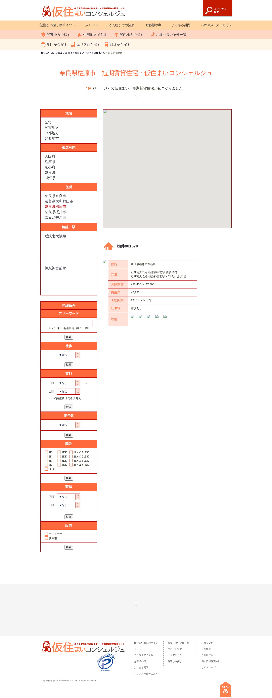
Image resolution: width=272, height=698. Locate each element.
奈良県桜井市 (55, 212)
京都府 (50, 167)
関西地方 (52, 138)
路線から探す (120, 45)
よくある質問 (141, 667)
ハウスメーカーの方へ (146, 673)
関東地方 (52, 128)
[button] (167, 166)
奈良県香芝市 (55, 217)
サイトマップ (208, 667)
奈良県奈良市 (55, 196)
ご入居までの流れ (143, 655)
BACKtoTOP (225, 689)
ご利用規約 (207, 655)
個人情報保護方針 (210, 661)
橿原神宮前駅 (55, 268)
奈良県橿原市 (55, 207)
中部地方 (52, 133)
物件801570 (127, 246)
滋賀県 (50, 178)
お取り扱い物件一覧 (171, 35)
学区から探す (57, 45)
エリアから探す (88, 45)
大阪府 (50, 156)
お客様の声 (140, 661)
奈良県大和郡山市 (59, 201)
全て (48, 122)
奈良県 (50, 173)
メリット (139, 649)
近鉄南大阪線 (55, 236)
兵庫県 (50, 162)
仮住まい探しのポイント (147, 642)
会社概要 (206, 649)
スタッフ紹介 (208, 642)
